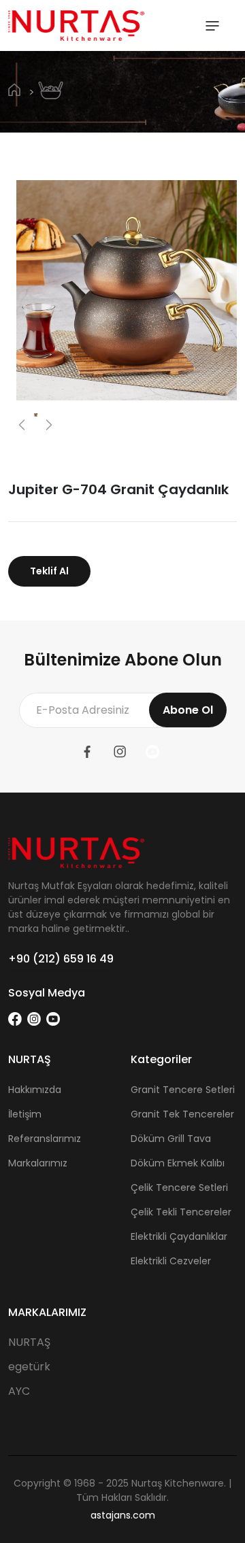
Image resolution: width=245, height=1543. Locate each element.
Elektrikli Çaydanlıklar (179, 1236)
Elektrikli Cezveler (171, 1261)
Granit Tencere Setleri (183, 1089)
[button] (21, 424)
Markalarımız (37, 1163)
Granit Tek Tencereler (182, 1114)
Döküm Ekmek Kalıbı (178, 1163)
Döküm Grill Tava (171, 1138)
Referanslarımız (44, 1138)
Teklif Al (49, 571)
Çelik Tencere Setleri (179, 1187)
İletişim (25, 1114)
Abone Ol (188, 710)
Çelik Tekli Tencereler (181, 1212)
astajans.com (123, 1515)
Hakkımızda (34, 1089)
